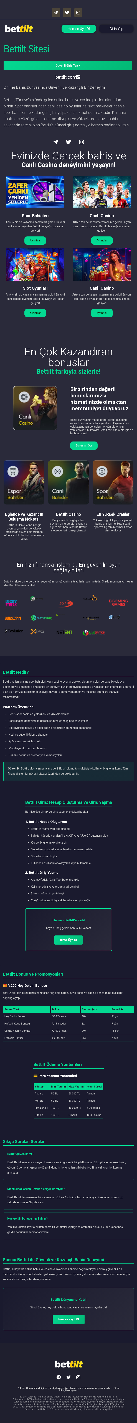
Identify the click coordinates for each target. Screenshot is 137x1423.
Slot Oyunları (35, 288)
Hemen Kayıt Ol (68, 1319)
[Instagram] (78, 1377)
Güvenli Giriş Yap (67, 65)
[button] (35, 240)
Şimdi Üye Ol (68, 940)
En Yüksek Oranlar (113, 514)
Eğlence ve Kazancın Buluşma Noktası (24, 517)
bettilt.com (65, 77)
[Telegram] (58, 1377)
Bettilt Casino (68, 514)
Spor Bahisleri (35, 215)
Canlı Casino (102, 215)
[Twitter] (68, 1377)
